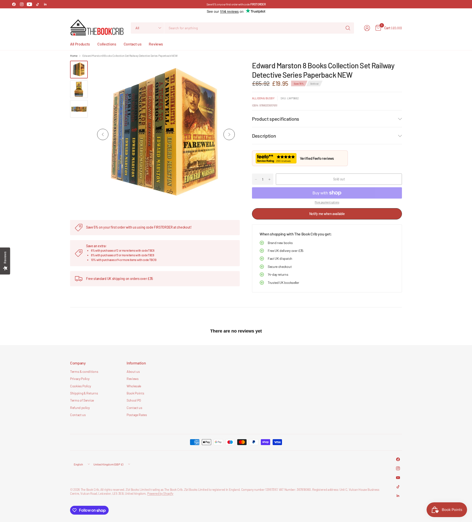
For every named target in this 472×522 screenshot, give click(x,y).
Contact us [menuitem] (133, 44)
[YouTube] (29, 4)
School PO (134, 400)
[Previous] (102, 134)
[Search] (348, 28)
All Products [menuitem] (80, 44)
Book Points (135, 393)
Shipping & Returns (84, 393)
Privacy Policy (79, 379)
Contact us (78, 415)
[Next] (229, 134)
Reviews (133, 379)
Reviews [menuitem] (156, 44)
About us (133, 371)
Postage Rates (137, 415)
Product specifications (275, 119)
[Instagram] (22, 4)
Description (264, 136)
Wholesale (134, 386)
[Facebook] (14, 4)
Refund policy (80, 408)
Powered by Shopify (160, 493)
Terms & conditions (84, 371)
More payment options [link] (327, 202)
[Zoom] (230, 70)
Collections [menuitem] (106, 44)
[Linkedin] (45, 4)
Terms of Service (82, 400)
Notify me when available (327, 214)
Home (73, 55)
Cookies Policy (80, 386)
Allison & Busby (263, 98)
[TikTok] (37, 4)
